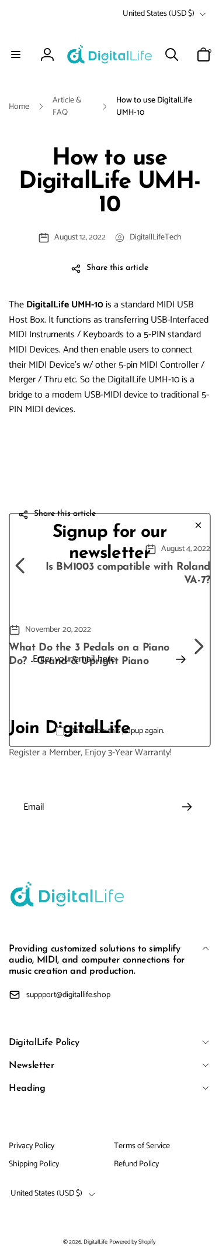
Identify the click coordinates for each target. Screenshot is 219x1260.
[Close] (198, 525)
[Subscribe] (180, 659)
